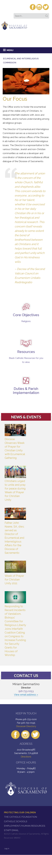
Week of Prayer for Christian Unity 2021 (14, 579)
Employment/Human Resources (24, 825)
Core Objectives (26, 315)
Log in (6, 849)
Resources (26, 352)
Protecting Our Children (20, 812)
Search (47, 15)
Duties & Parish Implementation (26, 391)
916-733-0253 (26, 691)
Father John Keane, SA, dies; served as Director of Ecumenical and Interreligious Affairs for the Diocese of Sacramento (14, 537)
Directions (26, 756)
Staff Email (11, 830)
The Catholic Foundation (20, 817)
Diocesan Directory (26, 726)
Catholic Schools (15, 821)
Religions (26, 321)
